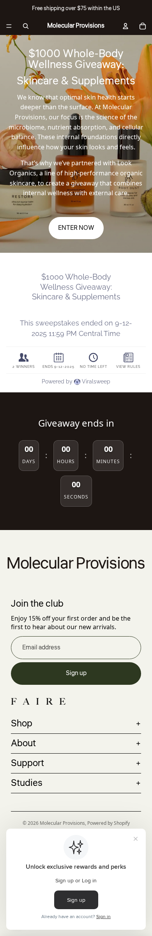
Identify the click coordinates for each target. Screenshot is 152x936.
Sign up (76, 673)
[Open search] (25, 26)
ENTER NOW (76, 228)
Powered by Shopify (108, 823)
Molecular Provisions (62, 823)
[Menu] (9, 26)
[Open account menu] (125, 26)
